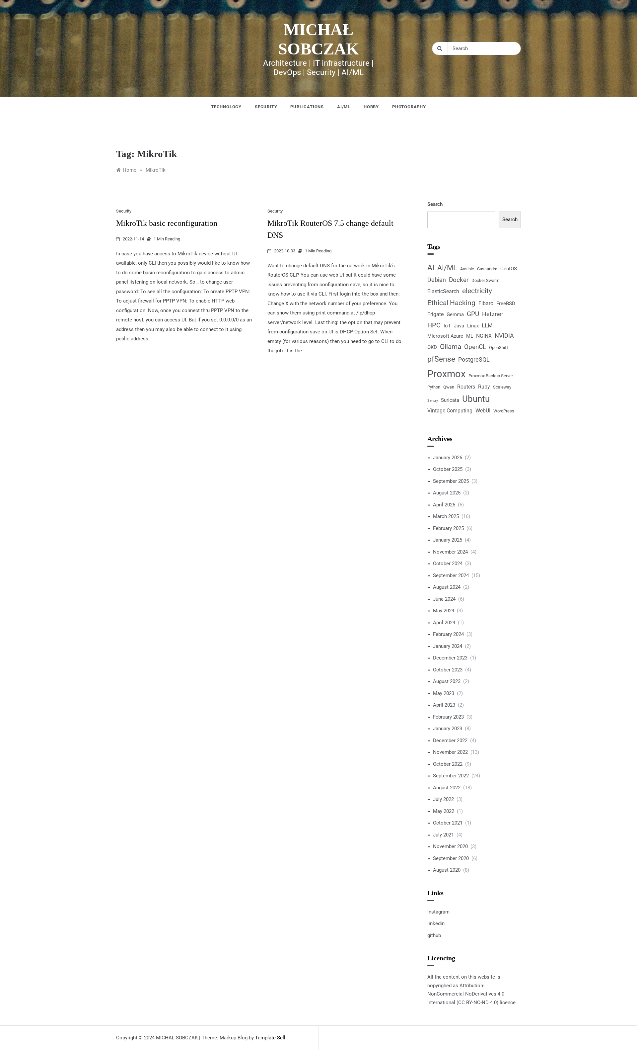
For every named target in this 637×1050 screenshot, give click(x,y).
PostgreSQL (474, 359)
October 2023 (447, 670)
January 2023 (447, 729)
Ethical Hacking (451, 303)
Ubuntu (476, 399)
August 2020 (446, 870)
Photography (409, 106)
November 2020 (450, 846)
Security (266, 106)
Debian (436, 279)
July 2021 (443, 835)
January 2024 (447, 646)
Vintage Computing (449, 410)
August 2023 (446, 681)
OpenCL (475, 347)
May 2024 (443, 611)
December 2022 (450, 741)
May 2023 (443, 693)
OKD (432, 347)
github (434, 935)
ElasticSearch (443, 291)
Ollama (450, 347)
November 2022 (450, 752)
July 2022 (443, 799)
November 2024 (450, 552)
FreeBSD (505, 303)
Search (435, 204)
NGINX (484, 336)
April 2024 (444, 623)
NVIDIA (504, 335)
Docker (458, 280)
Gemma (455, 314)
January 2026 (447, 458)
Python (433, 387)
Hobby (371, 106)
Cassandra (487, 268)
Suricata (450, 400)
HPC (434, 325)
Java (459, 326)
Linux (473, 326)
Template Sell (270, 1038)
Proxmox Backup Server (490, 375)
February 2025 (448, 528)
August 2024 (446, 587)
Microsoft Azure (445, 336)
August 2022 (446, 788)
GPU (473, 314)
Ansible (467, 268)
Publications (307, 106)
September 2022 (451, 776)
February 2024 (448, 634)
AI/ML (343, 106)
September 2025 (451, 481)
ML (469, 336)
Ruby (484, 387)
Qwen (448, 387)
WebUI (482, 410)
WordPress (503, 410)
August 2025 (446, 493)
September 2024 (451, 575)
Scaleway (502, 387)
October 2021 (447, 823)
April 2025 (444, 505)
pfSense (441, 359)
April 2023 (444, 705)
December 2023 (450, 658)
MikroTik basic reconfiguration (166, 223)
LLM (487, 325)
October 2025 (447, 469)
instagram (438, 912)
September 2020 (451, 858)
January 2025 (447, 540)
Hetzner (492, 313)
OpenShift (498, 347)
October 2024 (447, 564)
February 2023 (448, 717)
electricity (477, 291)
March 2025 (446, 516)
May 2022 (443, 811)
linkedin (436, 923)
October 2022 (447, 764)
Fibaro (485, 303)
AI (430, 267)
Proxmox (446, 374)
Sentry (432, 400)
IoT (447, 326)
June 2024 (444, 599)
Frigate (435, 314)
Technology (226, 106)
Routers (466, 387)
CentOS (508, 269)
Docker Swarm (485, 280)
